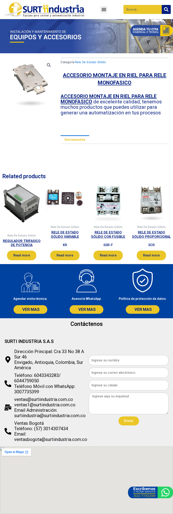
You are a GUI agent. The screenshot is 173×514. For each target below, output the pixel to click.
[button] (103, 9)
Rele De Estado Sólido (90, 62)
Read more (21, 255)
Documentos (75, 140)
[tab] (75, 139)
